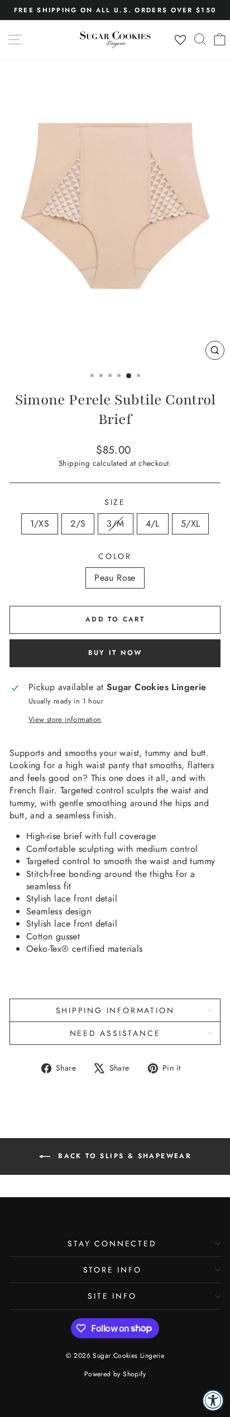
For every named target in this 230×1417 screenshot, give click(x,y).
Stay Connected (112, 1243)
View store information (65, 720)
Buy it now (115, 653)
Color (115, 556)
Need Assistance (115, 1033)
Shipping (74, 463)
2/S (77, 523)
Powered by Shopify (115, 1374)
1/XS (40, 523)
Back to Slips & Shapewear (123, 1156)
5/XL (190, 523)
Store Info (112, 1269)
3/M (115, 523)
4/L (153, 523)
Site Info (112, 1296)
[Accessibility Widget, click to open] (213, 1400)
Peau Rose (115, 577)
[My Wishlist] (180, 40)
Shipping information (115, 1010)
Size (115, 502)
